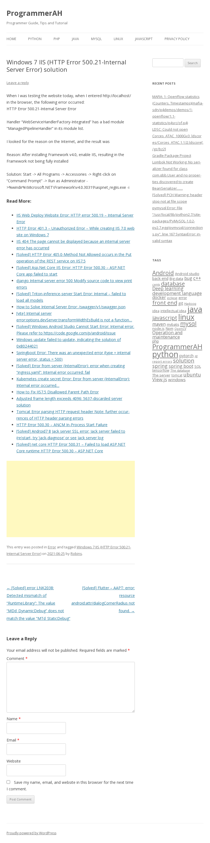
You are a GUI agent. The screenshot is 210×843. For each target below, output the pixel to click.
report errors (162, 361)
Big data (176, 278)
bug (188, 278)
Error (52, 547)
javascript (164, 317)
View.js (159, 379)
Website (14, 761)
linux (186, 317)
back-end (160, 278)
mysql (188, 323)
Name (14, 718)
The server (161, 375)
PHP (57, 39)
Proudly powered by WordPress (31, 833)
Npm (169, 328)
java (194, 309)
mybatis (173, 324)
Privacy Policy (177, 39)
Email (13, 740)
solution (183, 360)
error (183, 297)
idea (155, 311)
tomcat (176, 375)
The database (180, 370)
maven (159, 324)
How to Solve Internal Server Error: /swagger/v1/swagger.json (71, 306)
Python (35, 39)
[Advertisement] (71, 499)
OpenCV (180, 329)
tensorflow (160, 370)
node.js (158, 328)
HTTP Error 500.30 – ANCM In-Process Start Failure (61, 424)
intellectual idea (173, 311)
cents (156, 284)
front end (164, 302)
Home (11, 39)
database (173, 283)
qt (196, 356)
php (155, 341)
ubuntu (192, 374)
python (165, 354)
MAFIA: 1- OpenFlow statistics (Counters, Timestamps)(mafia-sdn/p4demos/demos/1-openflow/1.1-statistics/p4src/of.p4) (177, 109)
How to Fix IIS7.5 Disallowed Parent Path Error (57, 391)
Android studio (187, 273)
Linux (118, 39)
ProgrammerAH (34, 13)
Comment (17, 658)
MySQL (96, 39)
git (180, 303)
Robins (76, 553)
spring (160, 365)
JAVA (75, 39)
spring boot (181, 366)
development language (177, 293)
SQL (197, 366)
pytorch (186, 355)
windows (177, 379)
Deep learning (167, 288)
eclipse (172, 298)
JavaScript (144, 39)
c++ (197, 278)
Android (163, 273)
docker (159, 297)
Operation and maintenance (167, 335)
